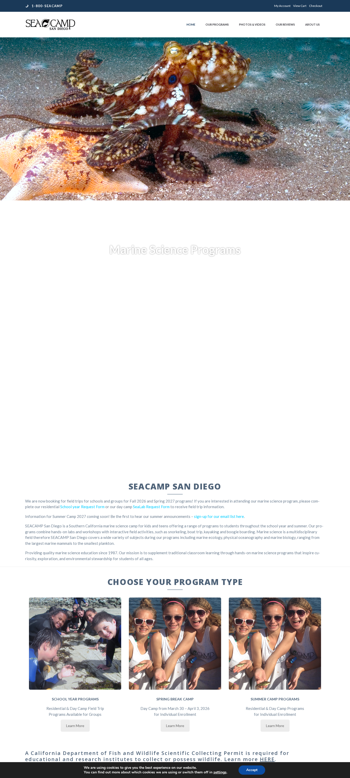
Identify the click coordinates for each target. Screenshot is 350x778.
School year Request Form (82, 506)
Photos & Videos (252, 24)
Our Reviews (285, 24)
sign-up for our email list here (219, 516)
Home (191, 24)
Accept (252, 770)
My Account (282, 6)
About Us (312, 24)
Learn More (75, 725)
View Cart (299, 6)
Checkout (315, 6)
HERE (267, 759)
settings (220, 772)
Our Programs (217, 24)
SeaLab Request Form (151, 506)
